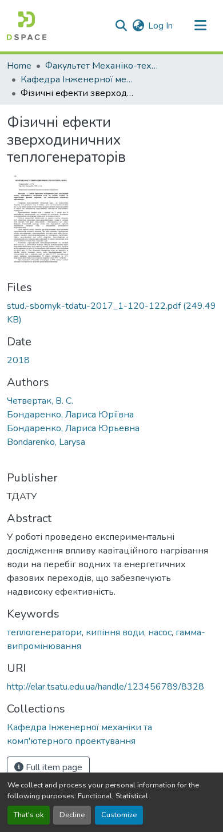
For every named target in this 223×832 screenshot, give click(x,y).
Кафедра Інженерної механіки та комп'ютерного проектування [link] (78, 79)
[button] (26, 25)
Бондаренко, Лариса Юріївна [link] (70, 414)
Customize (119, 815)
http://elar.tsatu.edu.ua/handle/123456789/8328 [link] (105, 686)
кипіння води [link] (115, 632)
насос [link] (160, 632)
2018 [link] (18, 360)
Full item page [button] (52, 767)
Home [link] (19, 65)
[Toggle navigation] (200, 26)
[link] (111, 313)
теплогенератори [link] (44, 632)
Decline (72, 815)
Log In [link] (160, 25)
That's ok (28, 815)
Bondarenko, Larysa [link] (46, 442)
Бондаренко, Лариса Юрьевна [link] (73, 428)
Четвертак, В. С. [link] (40, 401)
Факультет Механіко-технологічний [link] (102, 65)
